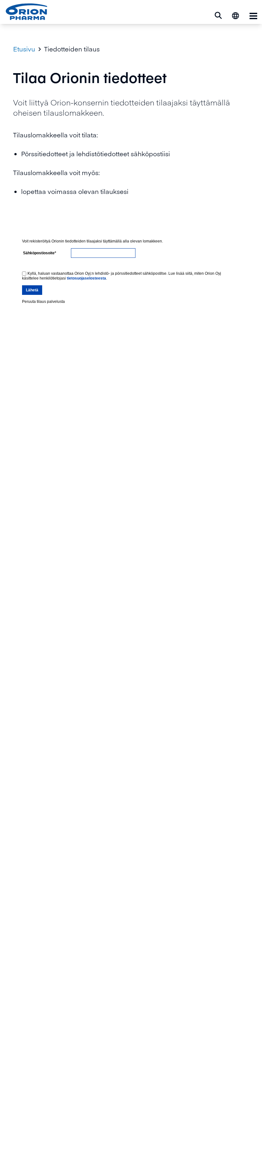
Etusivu (24, 49)
